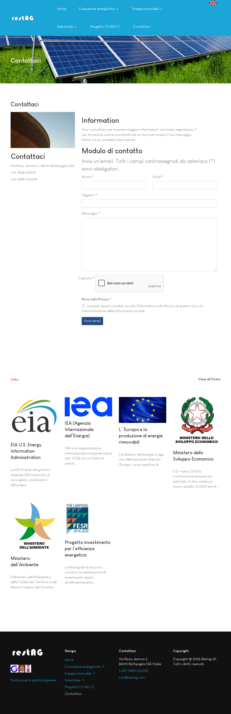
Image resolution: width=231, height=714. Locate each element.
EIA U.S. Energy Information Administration (26, 451)
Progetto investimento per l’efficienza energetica (88, 548)
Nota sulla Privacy (95, 299)
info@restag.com (132, 677)
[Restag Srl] (23, 17)
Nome (87, 177)
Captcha (86, 278)
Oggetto (89, 195)
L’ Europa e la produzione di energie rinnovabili (141, 436)
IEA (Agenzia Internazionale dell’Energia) (79, 429)
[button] (99, 9)
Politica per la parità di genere (33, 680)
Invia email (92, 321)
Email (158, 177)
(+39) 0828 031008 (133, 671)
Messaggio (91, 213)
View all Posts (209, 379)
